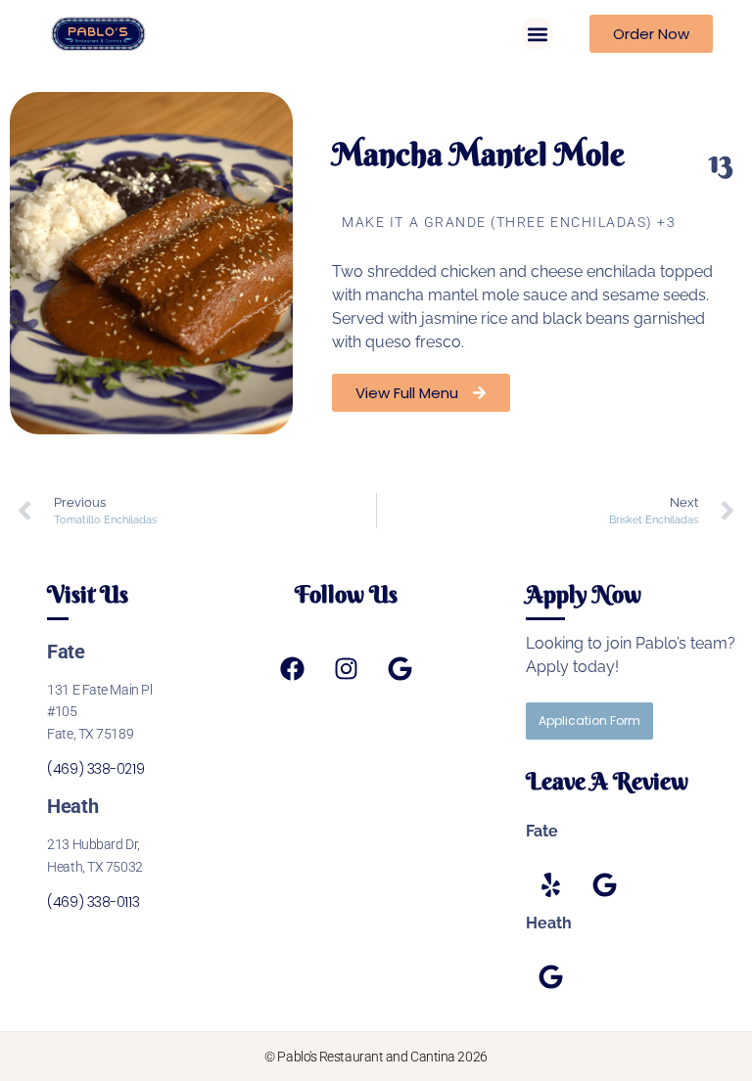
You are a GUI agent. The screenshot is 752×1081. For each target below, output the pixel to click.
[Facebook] (291, 669)
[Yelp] (550, 884)
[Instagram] (345, 669)
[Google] (399, 669)
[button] (537, 34)
